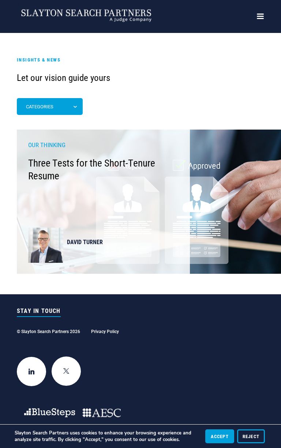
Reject (251, 436)
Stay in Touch (39, 310)
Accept (220, 436)
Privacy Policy (105, 331)
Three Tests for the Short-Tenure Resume (91, 169)
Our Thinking (46, 145)
